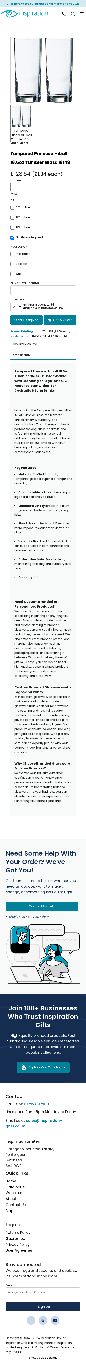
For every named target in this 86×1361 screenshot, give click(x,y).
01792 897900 (36, 1104)
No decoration (20, 336)
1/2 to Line (23, 217)
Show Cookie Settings (43, 1358)
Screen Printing (21, 331)
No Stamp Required (29, 237)
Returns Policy (18, 1232)
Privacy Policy (18, 1244)
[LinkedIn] (55, 1320)
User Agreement (20, 1250)
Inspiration (23, 254)
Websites (14, 1192)
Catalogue (15, 1187)
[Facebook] (31, 1320)
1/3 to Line (23, 227)
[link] (27, 14)
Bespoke (22, 264)
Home (11, 1181)
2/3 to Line (23, 207)
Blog (9, 1210)
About (11, 1198)
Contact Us (16, 1204)
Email (9, 1285)
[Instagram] (43, 1320)
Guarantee (15, 1238)
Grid (19, 274)
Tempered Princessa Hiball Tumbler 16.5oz (21, 135)
